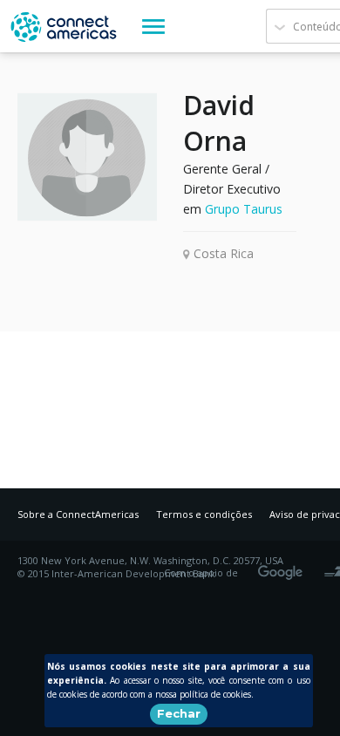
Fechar (179, 713)
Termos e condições (204, 514)
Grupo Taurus (243, 209)
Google (283, 567)
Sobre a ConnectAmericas (78, 514)
